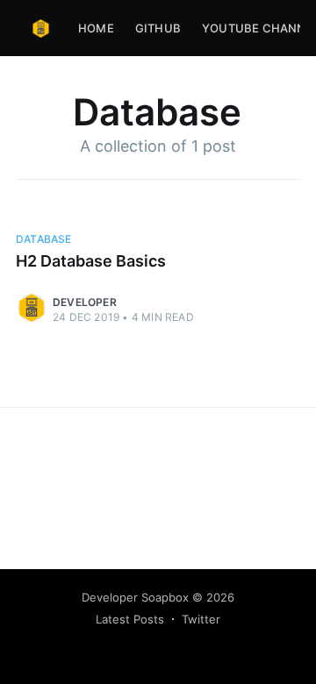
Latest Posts (130, 619)
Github (158, 28)
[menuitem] (96, 28)
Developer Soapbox (135, 597)
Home (96, 28)
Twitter (201, 619)
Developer (85, 302)
